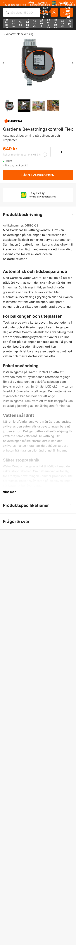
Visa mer (9, 492)
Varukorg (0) (68, 12)
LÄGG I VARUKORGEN (38, 175)
